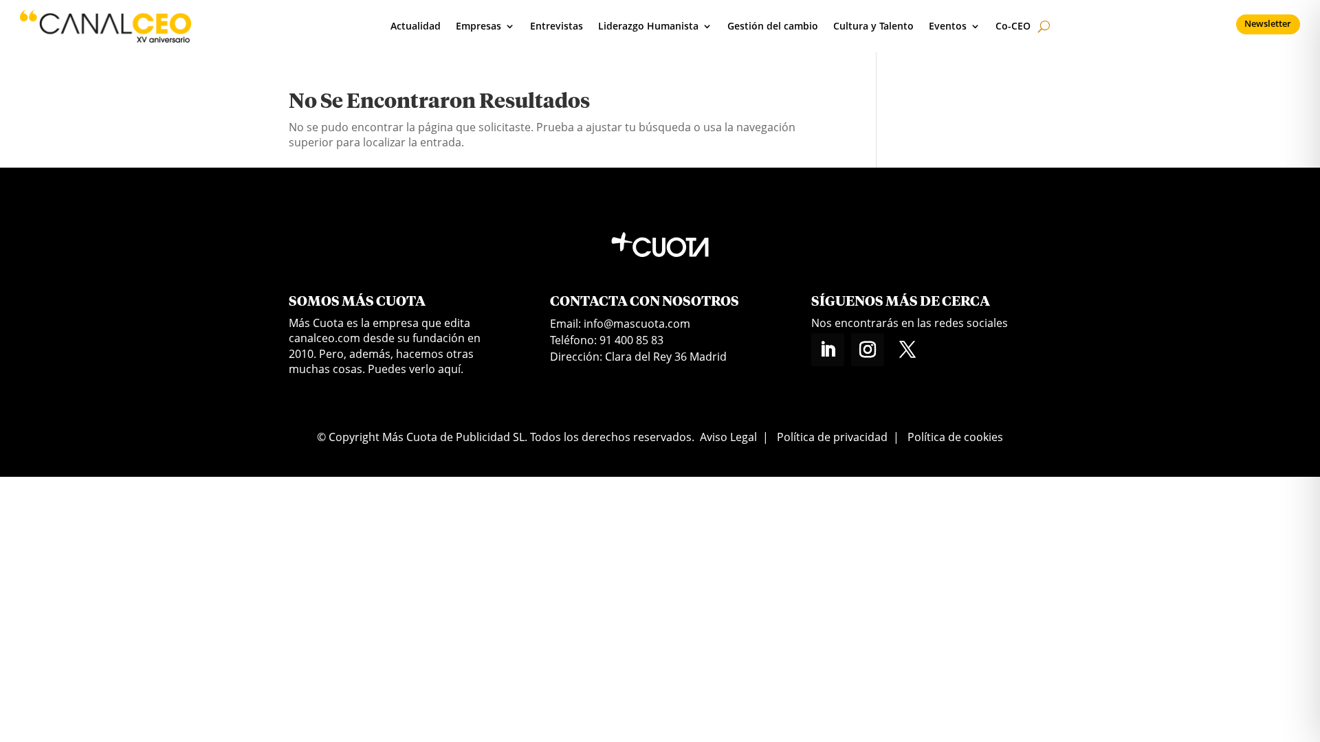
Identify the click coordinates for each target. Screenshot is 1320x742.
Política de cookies (955, 437)
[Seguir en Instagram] (867, 349)
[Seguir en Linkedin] (827, 349)
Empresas (478, 25)
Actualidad (415, 25)
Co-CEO (1013, 25)
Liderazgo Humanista (648, 25)
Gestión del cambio (772, 25)
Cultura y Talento (873, 25)
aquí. (450, 368)
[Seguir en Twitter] (907, 349)
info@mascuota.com (637, 323)
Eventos (948, 25)
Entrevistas (556, 25)
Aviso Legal (728, 437)
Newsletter (1267, 23)
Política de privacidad (832, 437)
